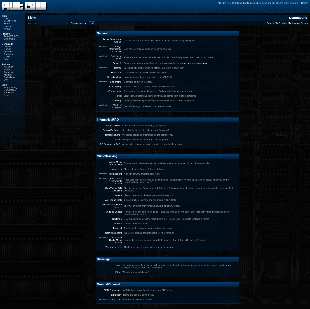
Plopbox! (117, 228)
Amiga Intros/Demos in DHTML (115, 49)
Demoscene (10, 90)
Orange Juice (114, 91)
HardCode (116, 72)
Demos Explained (111, 130)
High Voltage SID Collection (113, 189)
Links (4, 85)
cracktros (186, 63)
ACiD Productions (112, 290)
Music (285, 23)
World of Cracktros (116, 106)
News (7, 18)
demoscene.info (112, 135)
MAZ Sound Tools (113, 200)
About (7, 29)
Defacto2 (117, 63)
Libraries (8, 51)
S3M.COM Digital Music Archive (115, 240)
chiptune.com (115, 169)
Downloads (7, 44)
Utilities (7, 56)
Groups (304, 23)
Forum (7, 23)
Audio (7, 69)
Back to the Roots (116, 57)
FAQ (278, 23)
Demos (7, 49)
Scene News (10, 21)
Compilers (9, 54)
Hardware (9, 92)
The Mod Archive (113, 247)
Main (4, 16)
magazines (201, 63)
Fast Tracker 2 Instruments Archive (115, 181)
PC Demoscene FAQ (110, 144)
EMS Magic (9, 39)
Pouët (118, 96)
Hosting (7, 26)
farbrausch (116, 295)
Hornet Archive (114, 77)
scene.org (116, 100)
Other (6, 59)
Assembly (8, 67)
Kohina (118, 195)
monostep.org (114, 86)
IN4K (117, 139)
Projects (6, 34)
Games (7, 46)
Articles (6, 64)
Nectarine (117, 219)
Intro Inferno (115, 82)
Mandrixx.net (115, 299)
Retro (6, 95)
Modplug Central (113, 212)
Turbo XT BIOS (11, 36)
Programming (10, 87)
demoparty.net (113, 125)
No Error (118, 223)
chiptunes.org (115, 174)
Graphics (8, 72)
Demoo (117, 68)
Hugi (118, 265)
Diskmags (294, 23)
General (270, 23)
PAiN (117, 272)
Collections (9, 77)
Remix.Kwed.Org (113, 233)
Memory (8, 75)
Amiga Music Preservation (115, 163)
